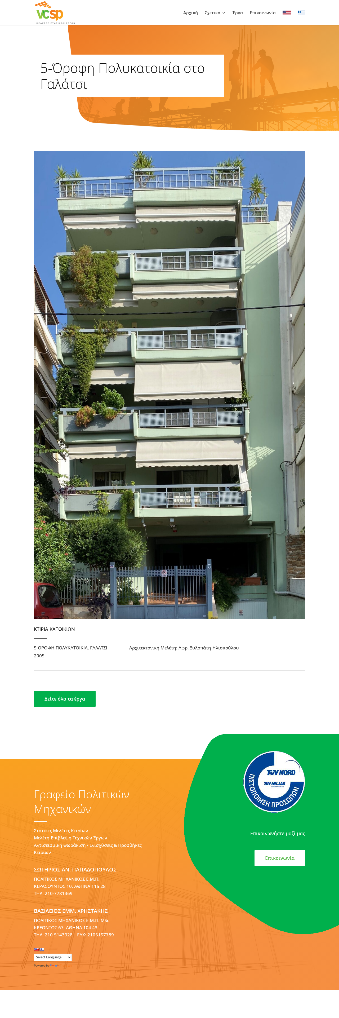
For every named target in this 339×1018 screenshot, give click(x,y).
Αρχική (190, 13)
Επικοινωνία (263, 13)
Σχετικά (212, 13)
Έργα (238, 13)
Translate (66, 965)
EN (285, 13)
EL (300, 13)
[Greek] (41, 950)
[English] (36, 950)
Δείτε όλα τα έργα (64, 699)
